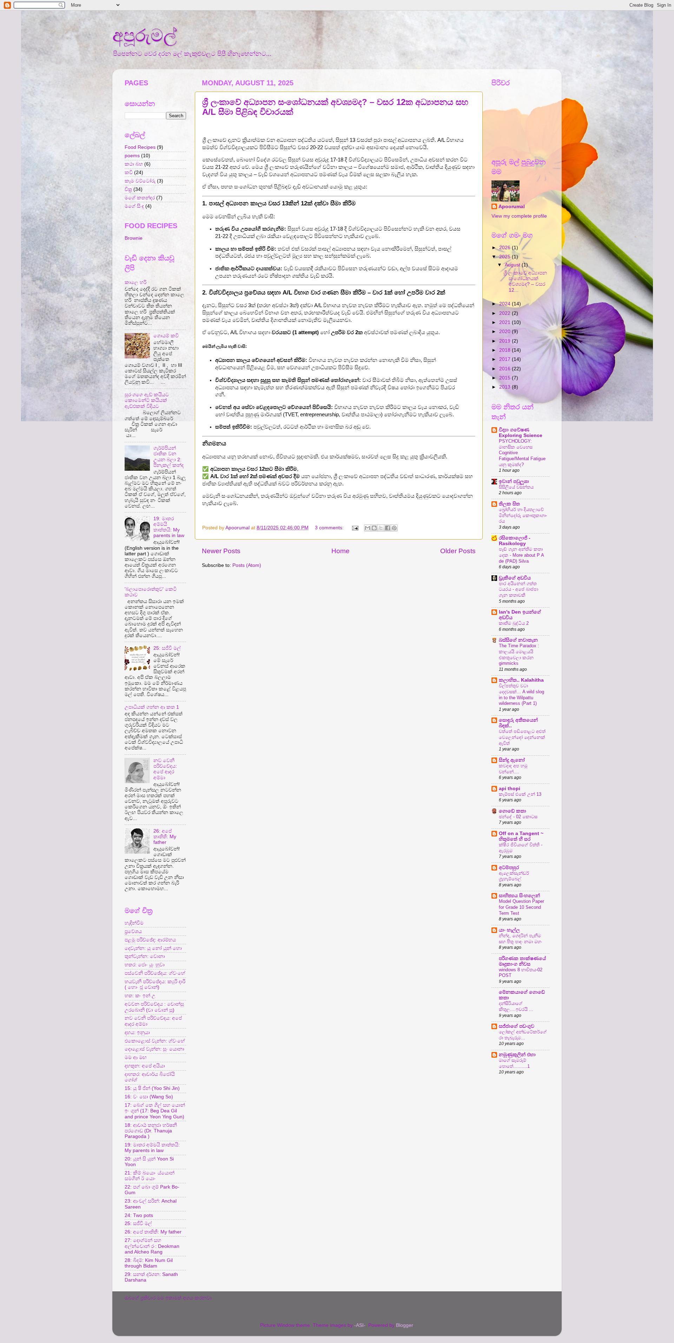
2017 (505, 359)
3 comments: (330, 527)
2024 (505, 303)
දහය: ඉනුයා (137, 1032)
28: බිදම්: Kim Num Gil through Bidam (149, 1263)
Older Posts (458, 551)
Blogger (404, 1325)
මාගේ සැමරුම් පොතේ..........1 (514, 1063)
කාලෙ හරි (135, 282)
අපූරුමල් (144, 35)
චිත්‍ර (128, 189)
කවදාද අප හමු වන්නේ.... (513, 768)
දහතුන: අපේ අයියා (145, 1066)
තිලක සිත (509, 504)
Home (340, 551)
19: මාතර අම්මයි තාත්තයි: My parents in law (168, 527)
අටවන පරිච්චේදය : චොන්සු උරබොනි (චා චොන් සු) (154, 1006)
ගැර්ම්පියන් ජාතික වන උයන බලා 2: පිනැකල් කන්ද (168, 456)
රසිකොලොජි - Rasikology (514, 540)
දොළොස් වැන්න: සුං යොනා (154, 1049)
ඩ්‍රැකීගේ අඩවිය (515, 578)
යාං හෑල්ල (509, 930)
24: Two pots (139, 1215)
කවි (129, 172)
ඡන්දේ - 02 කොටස (518, 816)
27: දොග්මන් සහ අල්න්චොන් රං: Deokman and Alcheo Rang (152, 1246)
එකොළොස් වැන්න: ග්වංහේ (155, 1041)
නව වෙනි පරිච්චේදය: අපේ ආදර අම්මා (165, 769)
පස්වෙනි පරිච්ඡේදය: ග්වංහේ (155, 973)
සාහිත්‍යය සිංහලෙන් (519, 895)
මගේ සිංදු (134, 206)
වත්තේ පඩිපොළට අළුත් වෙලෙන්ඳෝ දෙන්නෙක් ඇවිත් (522, 737)
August (513, 264)
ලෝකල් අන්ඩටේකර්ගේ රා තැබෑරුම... (523, 1034)
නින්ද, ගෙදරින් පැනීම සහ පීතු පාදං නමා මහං (520, 938)
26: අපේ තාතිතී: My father (164, 836)
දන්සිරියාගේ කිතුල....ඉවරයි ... (516, 1006)
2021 (505, 322)
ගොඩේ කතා (512, 811)
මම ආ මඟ (136, 1057)
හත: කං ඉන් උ (140, 995)
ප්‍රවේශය (133, 931)
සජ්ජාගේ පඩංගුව (516, 1026)
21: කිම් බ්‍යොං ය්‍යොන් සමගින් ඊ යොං (149, 1175)
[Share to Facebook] (387, 527)
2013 (505, 387)
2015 (505, 378)
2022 (505, 313)
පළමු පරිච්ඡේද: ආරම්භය (150, 939)
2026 (505, 247)
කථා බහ (134, 164)
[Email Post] (355, 527)
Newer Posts (221, 551)
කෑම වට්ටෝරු (140, 181)
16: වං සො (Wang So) (149, 1096)
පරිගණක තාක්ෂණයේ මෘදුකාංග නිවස (522, 961)
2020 (505, 331)
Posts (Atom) (246, 565)
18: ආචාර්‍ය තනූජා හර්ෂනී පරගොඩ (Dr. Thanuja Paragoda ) (151, 1131)
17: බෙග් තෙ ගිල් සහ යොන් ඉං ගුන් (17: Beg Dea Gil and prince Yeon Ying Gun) (155, 1111)
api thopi (509, 788)
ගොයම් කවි (166, 335)
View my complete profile (519, 216)
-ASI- (359, 1325)
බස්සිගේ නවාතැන (518, 640)
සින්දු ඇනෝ (512, 760)
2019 (505, 341)
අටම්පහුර (509, 867)
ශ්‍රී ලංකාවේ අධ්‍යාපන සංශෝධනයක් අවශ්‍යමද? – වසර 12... (525, 281)
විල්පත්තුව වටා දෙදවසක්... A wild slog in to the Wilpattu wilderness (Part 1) (521, 694)
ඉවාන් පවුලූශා (514, 481)
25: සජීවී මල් (167, 648)
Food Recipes (140, 147)
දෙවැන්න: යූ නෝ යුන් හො (153, 948)
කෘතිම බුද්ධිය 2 (514, 623)
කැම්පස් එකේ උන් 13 (520, 794)
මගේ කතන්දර (140, 197)
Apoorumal (511, 206)
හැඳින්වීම (134, 923)
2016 (505, 368)
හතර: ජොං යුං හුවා (145, 964)
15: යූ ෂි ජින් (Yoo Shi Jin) (152, 1088)
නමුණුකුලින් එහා (517, 1054)
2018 (505, 350)
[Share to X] (380, 527)
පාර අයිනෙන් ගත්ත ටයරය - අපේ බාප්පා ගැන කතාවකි (518, 589)
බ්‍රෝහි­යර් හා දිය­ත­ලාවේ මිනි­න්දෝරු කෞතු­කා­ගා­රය (523, 515)
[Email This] (367, 527)
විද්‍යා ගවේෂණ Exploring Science (520, 432)
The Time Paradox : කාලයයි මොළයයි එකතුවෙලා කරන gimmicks (519, 654)
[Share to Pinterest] (394, 527)
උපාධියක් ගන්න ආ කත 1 (152, 707)
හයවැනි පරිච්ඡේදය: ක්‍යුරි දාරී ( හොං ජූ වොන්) (155, 984)
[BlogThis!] (374, 527)
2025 (505, 256)
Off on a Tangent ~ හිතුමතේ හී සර (521, 836)
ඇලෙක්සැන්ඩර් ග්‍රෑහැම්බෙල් (514, 876)
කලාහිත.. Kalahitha (521, 680)
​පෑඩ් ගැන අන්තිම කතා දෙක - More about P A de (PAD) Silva (521, 555)
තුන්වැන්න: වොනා (145, 956)
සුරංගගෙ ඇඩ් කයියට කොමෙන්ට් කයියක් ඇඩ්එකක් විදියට (147, 400)
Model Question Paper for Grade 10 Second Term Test (521, 907)
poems (132, 155)
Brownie (134, 238)
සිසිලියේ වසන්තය (516, 487)
